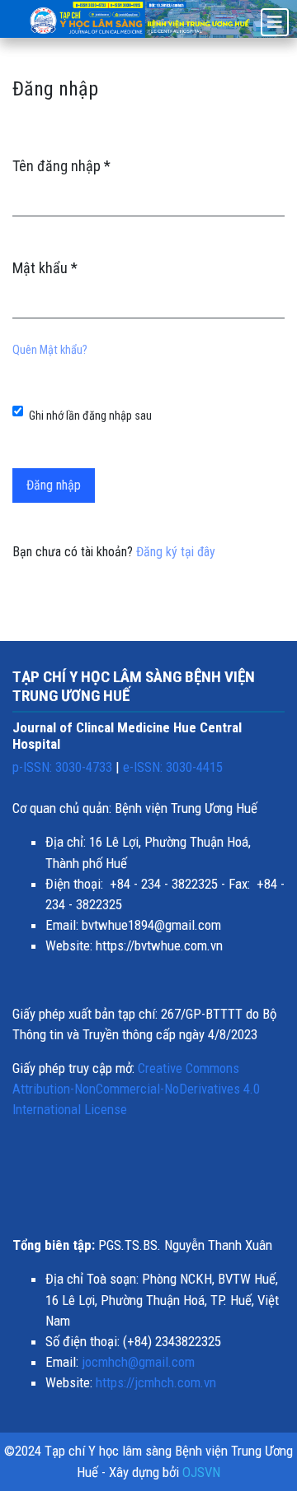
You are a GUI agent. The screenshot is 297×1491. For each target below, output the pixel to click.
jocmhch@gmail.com (138, 1362)
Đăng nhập (53, 485)
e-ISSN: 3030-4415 (173, 767)
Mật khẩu (45, 267)
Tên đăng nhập (61, 165)
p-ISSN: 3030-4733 (62, 767)
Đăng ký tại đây (175, 552)
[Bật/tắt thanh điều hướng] (275, 22)
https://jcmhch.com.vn (156, 1382)
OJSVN (201, 1472)
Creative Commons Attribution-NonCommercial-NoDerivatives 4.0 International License (136, 1088)
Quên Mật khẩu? (49, 350)
